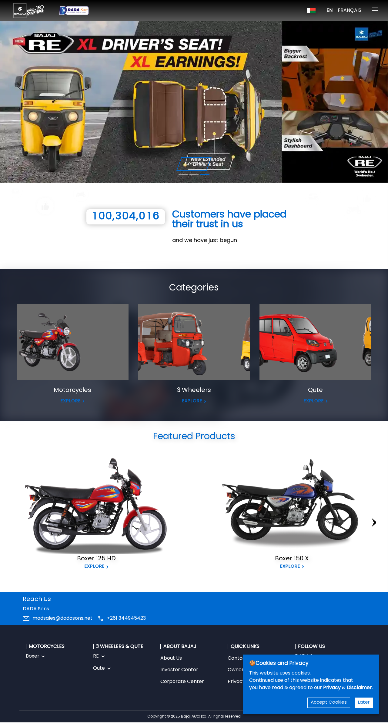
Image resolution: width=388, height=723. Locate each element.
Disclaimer (359, 687)
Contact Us (241, 658)
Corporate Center (182, 681)
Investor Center (179, 670)
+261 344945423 (126, 618)
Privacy (332, 687)
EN (329, 10)
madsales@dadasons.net (62, 618)
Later (364, 702)
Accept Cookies (329, 702)
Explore (95, 566)
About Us (171, 658)
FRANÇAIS (349, 10)
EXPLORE (193, 163)
